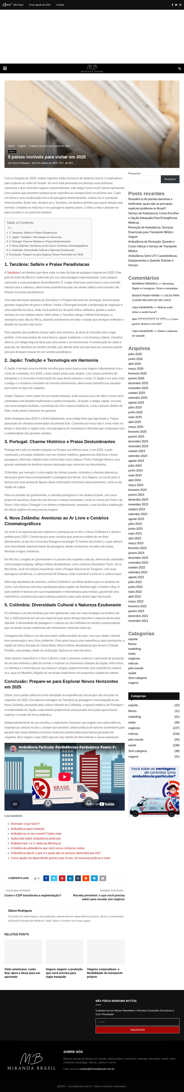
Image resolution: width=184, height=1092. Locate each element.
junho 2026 (135, 358)
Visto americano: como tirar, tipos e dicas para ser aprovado (22, 973)
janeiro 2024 (136, 494)
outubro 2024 (136, 451)
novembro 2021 (138, 620)
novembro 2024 (138, 446)
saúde (132, 673)
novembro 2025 (138, 388)
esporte (133, 639)
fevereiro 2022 (137, 606)
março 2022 (135, 601)
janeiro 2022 (136, 611)
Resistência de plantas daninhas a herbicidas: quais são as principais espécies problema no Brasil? (150, 204)
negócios (134, 658)
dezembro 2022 (138, 557)
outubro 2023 (136, 509)
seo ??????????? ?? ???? (149, 319)
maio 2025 (135, 417)
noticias (133, 663)
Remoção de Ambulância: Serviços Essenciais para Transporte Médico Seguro (150, 232)
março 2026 (135, 368)
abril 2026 (134, 363)
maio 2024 (135, 475)
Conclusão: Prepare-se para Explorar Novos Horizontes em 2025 (46, 254)
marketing (134, 648)
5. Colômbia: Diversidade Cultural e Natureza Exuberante (41, 250)
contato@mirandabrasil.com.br (96, 1068)
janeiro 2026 (136, 378)
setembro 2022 (137, 572)
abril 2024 (134, 480)
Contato (60, 5)
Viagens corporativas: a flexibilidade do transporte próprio (105, 973)
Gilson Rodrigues (21, 163)
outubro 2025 (136, 392)
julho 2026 (135, 354)
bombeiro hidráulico (144, 283)
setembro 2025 (137, 397)
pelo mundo (135, 668)
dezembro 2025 (138, 383)
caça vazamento (142, 307)
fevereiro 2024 (137, 489)
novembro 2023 (138, 504)
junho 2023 (135, 528)
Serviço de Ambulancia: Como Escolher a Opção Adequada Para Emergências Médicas (153, 218)
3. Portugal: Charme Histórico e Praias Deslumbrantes (40, 241)
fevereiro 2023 (137, 548)
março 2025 (135, 426)
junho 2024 (135, 470)
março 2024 (135, 485)
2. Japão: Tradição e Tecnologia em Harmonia (35, 237)
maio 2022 (135, 591)
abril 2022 (134, 596)
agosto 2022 (136, 577)
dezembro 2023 (138, 499)
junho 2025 (135, 412)
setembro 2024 (137, 455)
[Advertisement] (92, 36)
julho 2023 (135, 523)
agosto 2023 (136, 518)
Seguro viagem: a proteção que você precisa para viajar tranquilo (64, 973)
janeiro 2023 (136, 552)
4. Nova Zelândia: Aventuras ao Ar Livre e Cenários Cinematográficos (48, 245)
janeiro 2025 (136, 436)
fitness (132, 644)
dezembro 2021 (138, 615)
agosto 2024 (136, 460)
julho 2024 (135, 465)
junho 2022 (135, 586)
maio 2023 (135, 533)
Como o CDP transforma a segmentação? (32, 895)
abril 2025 (134, 422)
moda (131, 653)
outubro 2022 (136, 567)
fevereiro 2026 (137, 373)
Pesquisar (134, 173)
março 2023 (135, 543)
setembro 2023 (137, 514)
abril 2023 (134, 538)
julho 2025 (135, 407)
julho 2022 (135, 582)
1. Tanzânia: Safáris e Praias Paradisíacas (33, 232)
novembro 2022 (138, 562)
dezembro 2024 (138, 441)
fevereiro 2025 (137, 431)
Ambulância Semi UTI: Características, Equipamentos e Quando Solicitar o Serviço (153, 260)
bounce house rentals (146, 295)
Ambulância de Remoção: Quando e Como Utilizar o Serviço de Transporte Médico (152, 246)
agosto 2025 (136, 402)
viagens (12, 151)
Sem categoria (137, 677)
